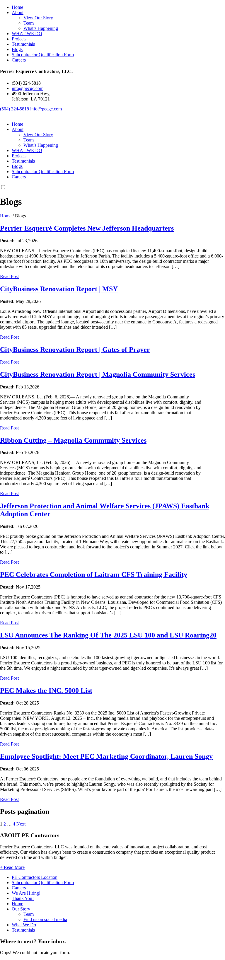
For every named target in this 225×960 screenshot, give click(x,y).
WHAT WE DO (27, 33)
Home (17, 7)
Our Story (21, 908)
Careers (19, 59)
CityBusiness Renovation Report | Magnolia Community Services (97, 374)
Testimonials (23, 44)
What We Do (24, 924)
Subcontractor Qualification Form (43, 54)
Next (20, 823)
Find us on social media (45, 919)
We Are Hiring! (26, 893)
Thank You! (23, 898)
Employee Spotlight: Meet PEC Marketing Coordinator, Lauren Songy (106, 756)
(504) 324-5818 (14, 108)
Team (28, 23)
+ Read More (12, 867)
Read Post (9, 276)
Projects (19, 38)
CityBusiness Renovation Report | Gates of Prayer (75, 349)
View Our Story (38, 17)
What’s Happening (40, 28)
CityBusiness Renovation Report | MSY (59, 289)
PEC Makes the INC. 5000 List (46, 690)
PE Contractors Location (34, 877)
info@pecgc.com (27, 88)
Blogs (17, 49)
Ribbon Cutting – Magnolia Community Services (73, 440)
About (17, 12)
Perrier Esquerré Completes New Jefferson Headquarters (87, 228)
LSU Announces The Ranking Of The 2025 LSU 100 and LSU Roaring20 (108, 635)
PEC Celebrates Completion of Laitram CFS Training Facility (93, 574)
